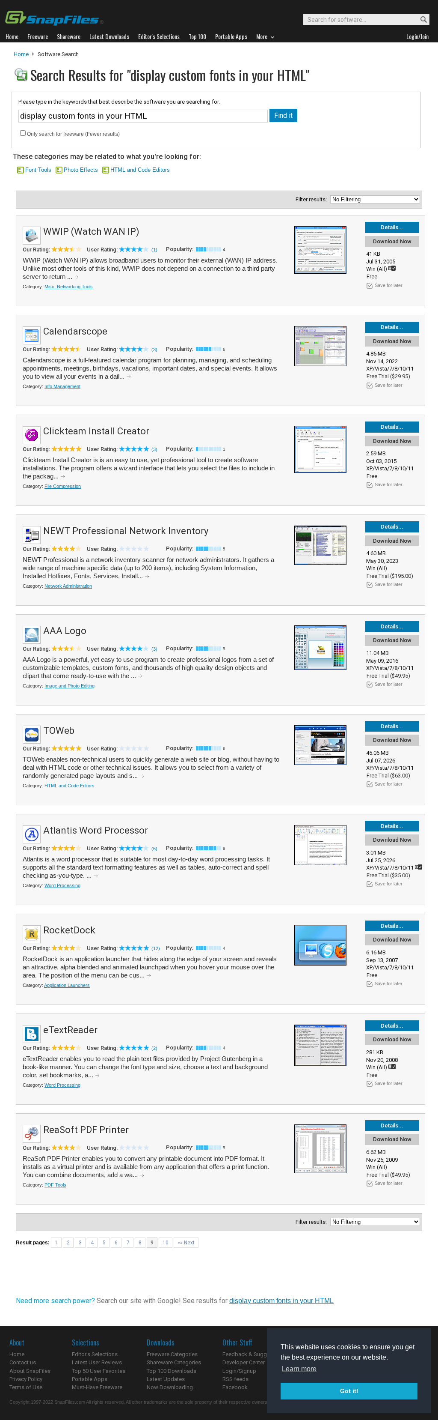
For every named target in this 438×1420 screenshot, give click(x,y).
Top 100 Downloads (171, 1371)
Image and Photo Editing (69, 685)
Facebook (235, 1387)
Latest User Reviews (97, 1362)
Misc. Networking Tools (68, 286)
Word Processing (62, 885)
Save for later (388, 285)
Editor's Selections (95, 1354)
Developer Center (243, 1362)
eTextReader (70, 1030)
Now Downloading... (172, 1387)
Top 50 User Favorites (98, 1371)
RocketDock (69, 930)
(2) (154, 1048)
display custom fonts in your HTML (281, 1300)
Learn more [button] (299, 1368)
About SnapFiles (29, 1371)
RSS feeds (235, 1379)
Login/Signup (239, 1371)
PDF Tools (55, 1184)
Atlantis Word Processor (95, 830)
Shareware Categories (174, 1362)
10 (166, 1243)
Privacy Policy (25, 1379)
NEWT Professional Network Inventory (125, 531)
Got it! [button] (349, 1390)
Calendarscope (75, 331)
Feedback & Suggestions (253, 1354)
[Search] (419, 20)
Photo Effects (81, 170)
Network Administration (68, 586)
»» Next (186, 1243)
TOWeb (58, 730)
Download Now (392, 241)
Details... (392, 227)
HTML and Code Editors (140, 170)
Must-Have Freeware (97, 1387)
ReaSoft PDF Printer (86, 1129)
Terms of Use (25, 1387)
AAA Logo (64, 630)
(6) (154, 848)
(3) (154, 349)
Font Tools (38, 170)
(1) (154, 249)
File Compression (62, 486)
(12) (155, 948)
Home (21, 54)
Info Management (62, 386)
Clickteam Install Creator (96, 431)
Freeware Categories (172, 1354)
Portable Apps (89, 1379)
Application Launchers (67, 985)
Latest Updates (166, 1379)
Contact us (22, 1362)
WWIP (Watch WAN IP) (91, 231)
